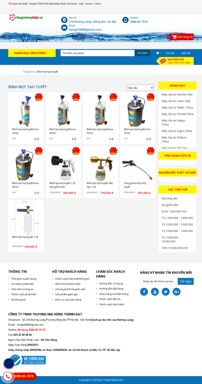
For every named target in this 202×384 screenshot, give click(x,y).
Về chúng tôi (18, 299)
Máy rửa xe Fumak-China (178, 114)
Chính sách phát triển (23, 294)
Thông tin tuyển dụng (23, 278)
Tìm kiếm (142, 53)
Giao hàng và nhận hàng (113, 294)
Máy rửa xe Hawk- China (177, 107)
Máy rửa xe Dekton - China (175, 139)
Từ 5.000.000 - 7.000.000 (177, 231)
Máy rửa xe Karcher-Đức (177, 94)
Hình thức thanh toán (67, 284)
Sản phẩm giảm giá (66, 294)
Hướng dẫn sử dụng (111, 283)
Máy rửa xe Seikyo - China (174, 122)
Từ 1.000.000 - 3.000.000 (177, 218)
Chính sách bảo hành (111, 304)
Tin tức (170, 53)
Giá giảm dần (170, 205)
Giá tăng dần (170, 198)
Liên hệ (185, 53)
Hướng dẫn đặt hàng (111, 288)
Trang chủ (29, 71)
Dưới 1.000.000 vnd (174, 211)
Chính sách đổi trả (109, 299)
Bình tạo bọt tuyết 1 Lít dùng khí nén (62, 185)
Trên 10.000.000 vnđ (175, 248)
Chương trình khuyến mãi (70, 289)
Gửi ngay (185, 281)
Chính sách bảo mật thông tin (72, 278)
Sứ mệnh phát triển (22, 284)
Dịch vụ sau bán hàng (68, 299)
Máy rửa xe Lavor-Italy (176, 101)
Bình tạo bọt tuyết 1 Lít (25, 237)
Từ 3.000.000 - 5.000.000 (177, 224)
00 (185, 37)
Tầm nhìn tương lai (22, 289)
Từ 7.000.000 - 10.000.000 (171, 239)
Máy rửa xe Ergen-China (177, 131)
